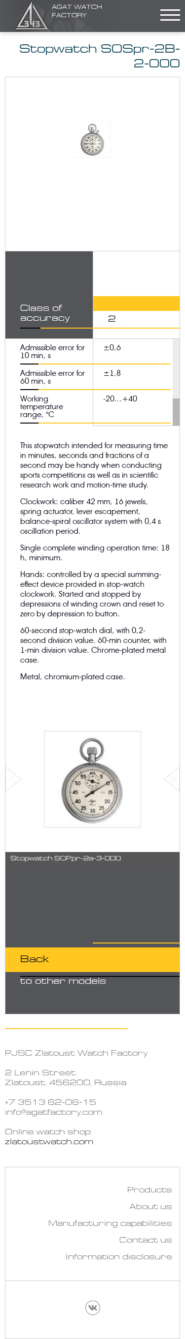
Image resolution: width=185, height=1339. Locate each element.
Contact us (145, 1240)
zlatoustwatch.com (49, 1142)
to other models (63, 970)
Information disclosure (119, 1257)
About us (150, 1207)
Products (149, 1190)
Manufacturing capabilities (110, 1223)
